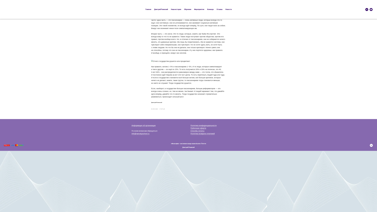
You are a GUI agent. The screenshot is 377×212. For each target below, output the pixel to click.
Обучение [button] (187, 9)
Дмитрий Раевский (188, 147)
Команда (210, 9)
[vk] (366, 9)
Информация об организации (144, 126)
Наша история (176, 9)
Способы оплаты (197, 131)
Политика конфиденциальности (203, 126)
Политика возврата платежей (202, 134)
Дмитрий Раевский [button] (161, 9)
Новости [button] (228, 9)
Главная (148, 9)
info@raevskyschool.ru (140, 134)
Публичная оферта (198, 128)
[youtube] (371, 9)
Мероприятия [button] (199, 9)
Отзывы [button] (219, 9)
